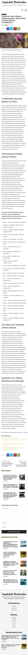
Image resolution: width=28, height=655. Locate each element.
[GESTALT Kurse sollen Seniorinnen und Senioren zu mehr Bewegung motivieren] (23, 573)
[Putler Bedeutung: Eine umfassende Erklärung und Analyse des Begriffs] (22, 486)
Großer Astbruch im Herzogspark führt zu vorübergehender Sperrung (10, 554)
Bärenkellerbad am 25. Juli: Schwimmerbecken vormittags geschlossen (10, 581)
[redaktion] (3, 25)
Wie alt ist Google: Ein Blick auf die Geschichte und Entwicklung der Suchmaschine (10, 477)
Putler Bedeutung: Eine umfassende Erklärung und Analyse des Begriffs (10, 486)
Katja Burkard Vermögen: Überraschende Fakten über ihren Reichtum (21, 464)
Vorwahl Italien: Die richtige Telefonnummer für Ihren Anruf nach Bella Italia (14, 439)
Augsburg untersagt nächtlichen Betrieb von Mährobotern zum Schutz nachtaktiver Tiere (11, 563)
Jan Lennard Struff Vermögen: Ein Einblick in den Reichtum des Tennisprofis (7, 464)
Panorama (4, 14)
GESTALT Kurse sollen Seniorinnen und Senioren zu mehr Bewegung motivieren (10, 572)
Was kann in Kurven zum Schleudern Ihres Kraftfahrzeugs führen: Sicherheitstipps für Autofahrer (10, 495)
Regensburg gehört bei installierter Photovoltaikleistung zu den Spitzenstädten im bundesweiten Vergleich (10, 544)
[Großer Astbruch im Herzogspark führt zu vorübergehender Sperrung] (23, 554)
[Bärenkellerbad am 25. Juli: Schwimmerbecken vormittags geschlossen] (23, 582)
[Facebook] (8, 28)
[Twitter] (11, 28)
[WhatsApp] (18, 28)
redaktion (6, 25)
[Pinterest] (15, 28)
